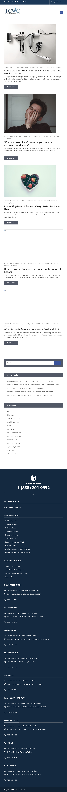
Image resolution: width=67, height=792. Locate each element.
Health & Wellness (10, 266)
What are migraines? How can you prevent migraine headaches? (28, 143)
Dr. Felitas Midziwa (11, 531)
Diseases (7, 326)
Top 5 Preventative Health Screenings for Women (25, 388)
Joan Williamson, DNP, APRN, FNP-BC (18, 553)
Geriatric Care (9, 577)
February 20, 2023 (18, 201)
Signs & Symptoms (14, 447)
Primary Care (9, 203)
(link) (20, 507)
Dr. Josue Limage (11, 524)
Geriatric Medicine (14, 418)
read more (11, 87)
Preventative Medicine (15, 436)
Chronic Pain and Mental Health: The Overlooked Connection (30, 392)
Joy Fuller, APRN (10, 546)
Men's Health (12, 429)
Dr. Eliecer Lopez (10, 528)
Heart (9, 426)
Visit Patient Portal (11, 507)
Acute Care (57, 67)
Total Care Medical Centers (34, 67)
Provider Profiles (13, 443)
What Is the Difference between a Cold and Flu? (31, 329)
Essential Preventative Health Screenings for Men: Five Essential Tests (33, 385)
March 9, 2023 (17, 136)
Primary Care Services (12, 566)
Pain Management (14, 433)
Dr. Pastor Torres (11, 538)
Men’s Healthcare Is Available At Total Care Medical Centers (29, 395)
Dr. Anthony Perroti (11, 535)
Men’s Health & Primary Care (15, 570)
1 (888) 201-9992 (57, 2)
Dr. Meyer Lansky (11, 521)
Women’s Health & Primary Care (16, 573)
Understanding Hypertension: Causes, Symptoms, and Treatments (32, 381)
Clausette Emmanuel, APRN (14, 542)
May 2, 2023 (16, 67)
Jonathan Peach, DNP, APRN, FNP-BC (17, 549)
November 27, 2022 (19, 263)
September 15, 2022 (19, 324)
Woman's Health (13, 454)
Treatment (11, 450)
